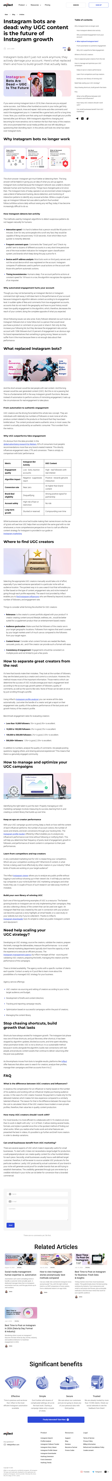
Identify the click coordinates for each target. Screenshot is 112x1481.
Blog (66, 1441)
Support (68, 1438)
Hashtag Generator (47, 1456)
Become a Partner (71, 1447)
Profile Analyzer (46, 1441)
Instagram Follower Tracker (50, 1444)
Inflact (64, 1061)
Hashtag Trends (46, 1462)
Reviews (68, 1444)
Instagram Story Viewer (49, 1447)
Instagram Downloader (48, 1453)
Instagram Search (47, 1438)
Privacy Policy (88, 1441)
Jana (64, 48)
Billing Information (89, 1444)
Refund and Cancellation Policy (93, 1447)
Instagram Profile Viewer (49, 1450)
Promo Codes (69, 1450)
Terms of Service (88, 1438)
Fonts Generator (46, 1459)
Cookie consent (88, 1450)
